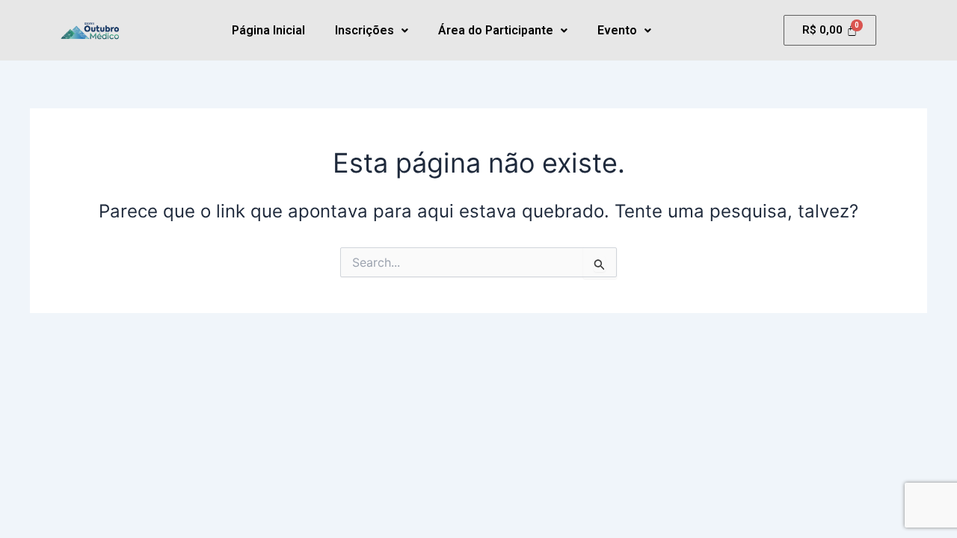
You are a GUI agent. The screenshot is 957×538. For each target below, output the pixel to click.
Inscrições (364, 30)
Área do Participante (495, 30)
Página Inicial (268, 30)
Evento (617, 30)
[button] (371, 30)
